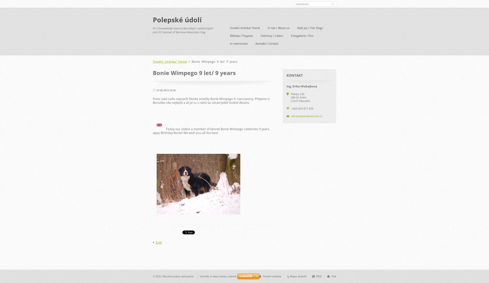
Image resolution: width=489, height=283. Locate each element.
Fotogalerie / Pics (302, 36)
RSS (318, 276)
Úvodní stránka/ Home (245, 28)
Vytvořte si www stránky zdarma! (218, 276)
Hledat (333, 4)
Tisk (333, 276)
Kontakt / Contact (267, 43)
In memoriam (239, 43)
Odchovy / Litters (272, 36)
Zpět (158, 242)
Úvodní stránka (272, 276)
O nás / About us (279, 28)
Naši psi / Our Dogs (310, 28)
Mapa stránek (298, 276)
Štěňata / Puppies (241, 36)
